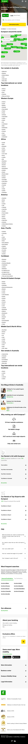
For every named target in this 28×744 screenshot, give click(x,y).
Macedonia (4, 309)
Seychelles (4, 179)
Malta (3, 125)
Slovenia (4, 322)
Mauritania (4, 160)
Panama (4, 218)
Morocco (4, 166)
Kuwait (3, 340)
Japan (3, 237)
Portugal (4, 131)
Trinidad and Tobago (6, 274)
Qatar (3, 346)
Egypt (3, 333)
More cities (4, 80)
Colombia (4, 207)
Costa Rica (4, 209)
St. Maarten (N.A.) (6, 270)
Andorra (3, 101)
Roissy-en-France (6, 96)
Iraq (3, 335)
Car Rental (3, 28)
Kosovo (3, 303)
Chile (3, 205)
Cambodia (4, 233)
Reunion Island (5, 173)
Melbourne (4, 71)
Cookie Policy (16, 736)
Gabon (3, 151)
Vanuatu (4, 253)
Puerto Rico (4, 220)
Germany (4, 114)
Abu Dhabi (4, 329)
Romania (4, 316)
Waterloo (4, 357)
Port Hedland (5, 359)
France (3, 112)
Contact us (22, 736)
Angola (3, 142)
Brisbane (4, 73)
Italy (3, 122)
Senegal (4, 177)
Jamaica (4, 266)
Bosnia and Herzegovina (7, 287)
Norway (3, 129)
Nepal (3, 240)
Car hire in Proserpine (19, 591)
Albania (3, 281)
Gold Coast (4, 78)
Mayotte (4, 164)
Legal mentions (9, 736)
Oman (3, 344)
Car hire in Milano (5, 583)
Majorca (3, 88)
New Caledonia (5, 242)
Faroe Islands (5, 109)
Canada (3, 203)
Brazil (3, 201)
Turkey (3, 324)
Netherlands (4, 127)
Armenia (4, 283)
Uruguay (4, 225)
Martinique (4, 268)
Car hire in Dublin (18, 583)
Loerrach (4, 376)
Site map (3, 736)
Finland (3, 110)
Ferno (3, 92)
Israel (3, 337)
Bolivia (3, 199)
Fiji (2, 235)
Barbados (4, 259)
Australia (4, 231)
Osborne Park (5, 354)
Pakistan (4, 246)
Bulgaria (4, 289)
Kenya (3, 155)
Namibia (4, 170)
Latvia (3, 305)
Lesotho (3, 157)
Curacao (4, 261)
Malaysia (4, 238)
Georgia (3, 298)
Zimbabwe (4, 192)
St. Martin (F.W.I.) (5, 272)
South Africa (4, 181)
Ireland (3, 120)
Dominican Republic (6, 263)
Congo (3, 148)
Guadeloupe (4, 264)
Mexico (3, 216)
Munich (3, 371)
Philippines (4, 248)
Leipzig (3, 378)
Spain (3, 133)
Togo (3, 186)
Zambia (3, 190)
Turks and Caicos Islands (7, 275)
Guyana (3, 214)
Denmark (4, 107)
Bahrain (3, 331)
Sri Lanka (4, 249)
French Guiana (5, 212)
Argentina (4, 198)
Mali (3, 159)
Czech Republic (5, 294)
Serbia (3, 318)
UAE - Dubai (4, 348)
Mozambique (5, 168)
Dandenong (4, 361)
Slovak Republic (5, 320)
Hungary (4, 301)
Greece (3, 300)
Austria (3, 103)
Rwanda (4, 175)
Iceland (3, 118)
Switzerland (4, 136)
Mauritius (4, 162)
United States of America (7, 223)
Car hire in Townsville (6, 591)
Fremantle (4, 355)
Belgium (3, 105)
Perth (3, 76)
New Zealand (5, 244)
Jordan (3, 339)
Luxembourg (4, 123)
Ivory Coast (4, 153)
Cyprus (3, 292)
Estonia (3, 296)
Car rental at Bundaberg (19, 588)
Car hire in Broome (5, 588)
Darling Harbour (5, 75)
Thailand (4, 251)
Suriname (4, 222)
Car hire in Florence (5, 585)
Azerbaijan (4, 285)
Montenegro (4, 313)
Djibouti (3, 149)
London (3, 90)
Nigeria (3, 172)
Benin (3, 144)
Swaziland (4, 183)
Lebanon (4, 342)
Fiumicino (4, 94)
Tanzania (4, 185)
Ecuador (4, 211)
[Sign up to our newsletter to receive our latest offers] (23, 642)
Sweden (4, 134)
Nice (3, 374)
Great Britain (4, 116)
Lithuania (4, 307)
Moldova (4, 311)
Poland (3, 314)
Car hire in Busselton (18, 585)
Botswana (4, 146)
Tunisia (3, 188)
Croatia (3, 290)
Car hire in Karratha (5, 593)
